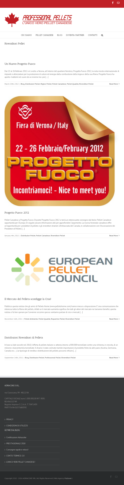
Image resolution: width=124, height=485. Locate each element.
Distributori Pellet (32, 84)
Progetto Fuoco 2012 (17, 212)
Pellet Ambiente (31, 319)
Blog (22, 84)
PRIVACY (9, 419)
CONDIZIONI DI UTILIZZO (17, 425)
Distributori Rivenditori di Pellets (24, 337)
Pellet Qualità (72, 84)
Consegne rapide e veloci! (17, 449)
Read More (113, 84)
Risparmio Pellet (58, 319)
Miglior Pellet (46, 84)
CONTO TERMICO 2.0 (15, 455)
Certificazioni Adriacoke (16, 437)
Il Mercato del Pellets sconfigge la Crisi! (28, 299)
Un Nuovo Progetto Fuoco (20, 63)
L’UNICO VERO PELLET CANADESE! (20, 462)
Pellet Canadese (59, 84)
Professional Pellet (53, 357)
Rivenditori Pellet (86, 84)
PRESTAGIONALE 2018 (15, 443)
